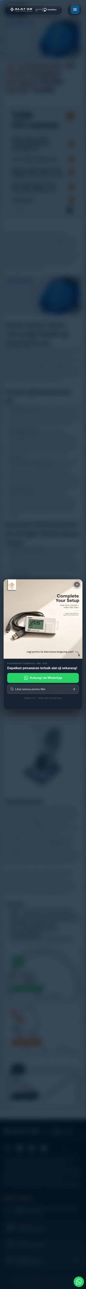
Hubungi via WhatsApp (46, 677)
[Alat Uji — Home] (33, 9)
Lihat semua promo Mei (30, 689)
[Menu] (75, 9)
